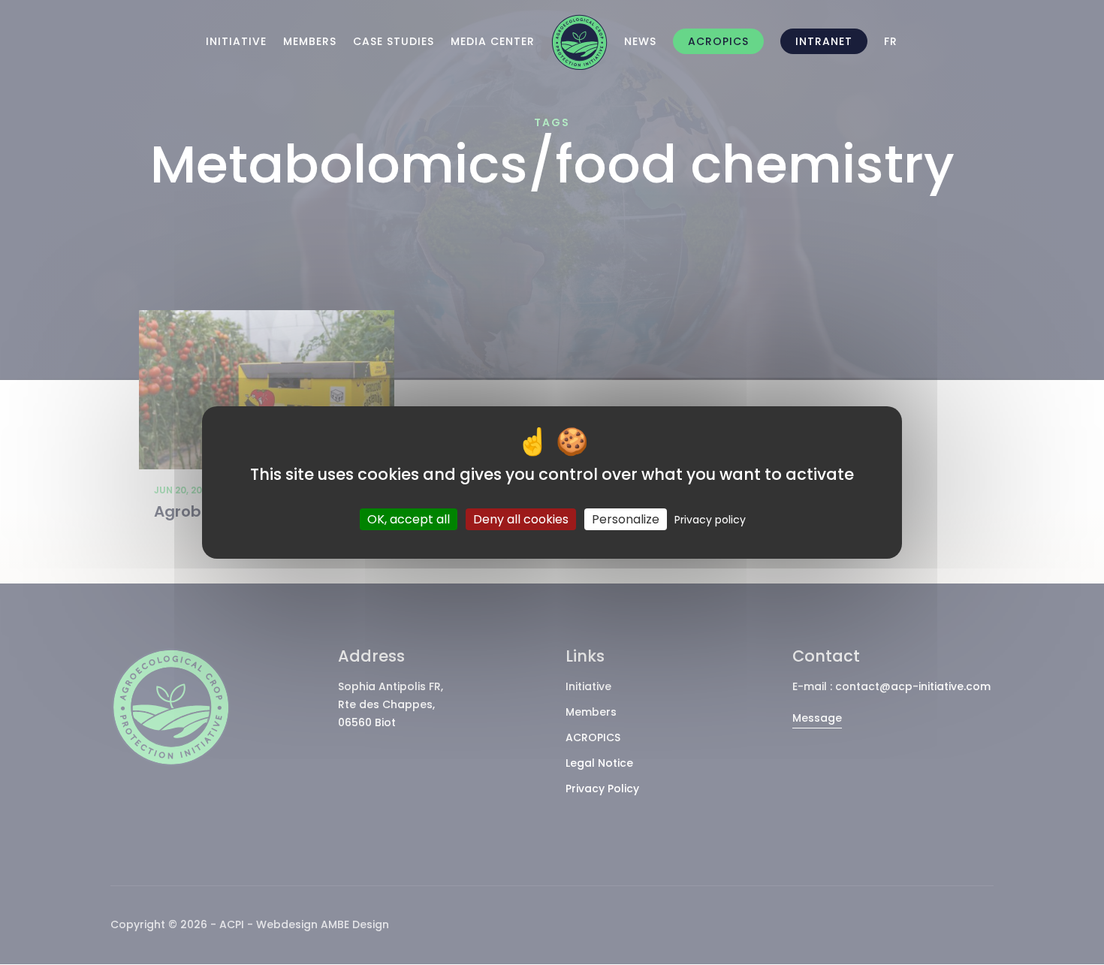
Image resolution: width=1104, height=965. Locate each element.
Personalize (625, 519)
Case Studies (393, 41)
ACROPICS (718, 41)
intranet (823, 41)
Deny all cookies (521, 519)
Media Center (493, 41)
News (640, 41)
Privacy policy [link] (710, 519)
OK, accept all (408, 519)
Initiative (236, 41)
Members (309, 41)
